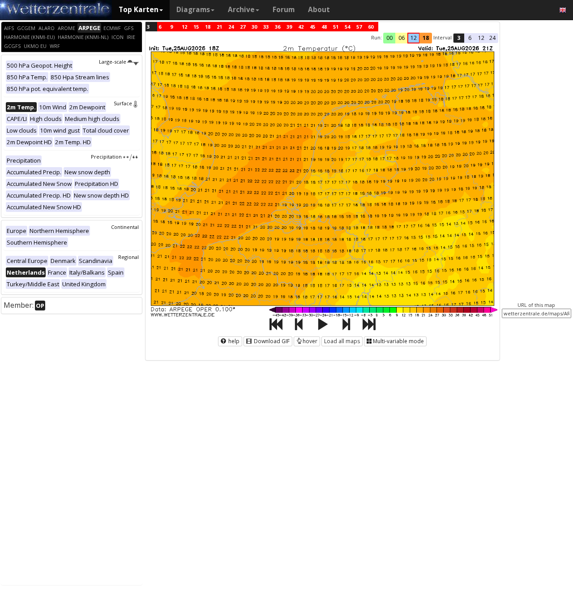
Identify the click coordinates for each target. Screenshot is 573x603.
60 (370, 26)
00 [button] (389, 38)
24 (231, 26)
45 (312, 26)
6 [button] (469, 38)
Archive (241, 9)
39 (289, 26)
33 (266, 26)
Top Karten (138, 9)
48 (324, 26)
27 (242, 26)
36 (277, 26)
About (319, 9)
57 (359, 26)
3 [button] (458, 38)
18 (207, 26)
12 (184, 26)
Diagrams (193, 9)
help (233, 341)
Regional (128, 257)
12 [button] (414, 38)
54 (347, 26)
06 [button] (401, 38)
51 (335, 26)
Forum (284, 9)
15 (196, 26)
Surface (123, 103)
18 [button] (426, 38)
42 (301, 26)
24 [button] (492, 38)
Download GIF (271, 341)
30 (254, 26)
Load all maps (342, 341)
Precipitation (106, 156)
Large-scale (112, 61)
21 (219, 26)
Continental (125, 227)
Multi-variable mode (398, 341)
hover (310, 341)
